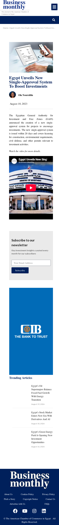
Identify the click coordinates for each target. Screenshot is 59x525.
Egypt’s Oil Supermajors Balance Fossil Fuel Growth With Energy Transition (41, 392)
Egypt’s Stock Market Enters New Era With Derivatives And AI (41, 416)
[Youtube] (24, 511)
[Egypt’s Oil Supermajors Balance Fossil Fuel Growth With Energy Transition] (20, 389)
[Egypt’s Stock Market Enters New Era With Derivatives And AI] (20, 416)
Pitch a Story (9, 499)
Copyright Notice (30, 499)
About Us (8, 494)
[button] (53, 19)
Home (5, 28)
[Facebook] (15, 511)
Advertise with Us (17, 503)
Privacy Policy (48, 494)
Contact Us (50, 499)
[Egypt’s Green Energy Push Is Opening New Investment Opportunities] (20, 435)
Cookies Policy (27, 494)
